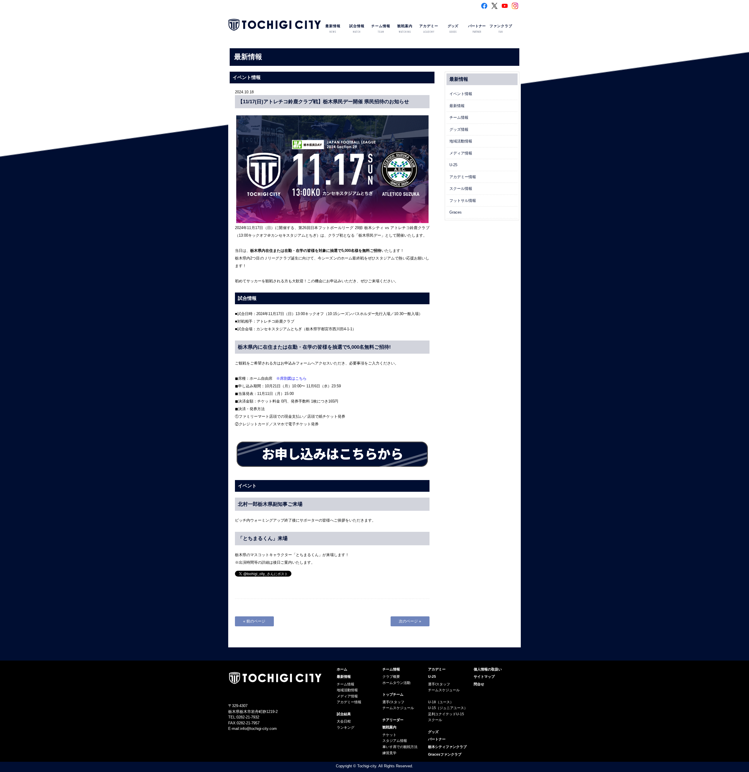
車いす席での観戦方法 (400, 747)
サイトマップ (484, 677)
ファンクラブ (500, 29)
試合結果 (344, 714)
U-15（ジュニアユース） (448, 708)
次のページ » (410, 621)
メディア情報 (460, 153)
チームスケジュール (398, 708)
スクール (435, 720)
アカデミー (428, 29)
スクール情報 (460, 188)
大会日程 (344, 721)
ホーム (342, 669)
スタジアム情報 (394, 741)
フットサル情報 (462, 200)
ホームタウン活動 (396, 683)
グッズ (453, 29)
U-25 (453, 165)
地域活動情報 (460, 141)
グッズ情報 (458, 129)
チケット (389, 735)
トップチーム (392, 694)
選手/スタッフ (393, 702)
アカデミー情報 (462, 177)
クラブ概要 (391, 677)
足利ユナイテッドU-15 (446, 714)
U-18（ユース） (440, 702)
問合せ (479, 684)
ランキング (345, 727)
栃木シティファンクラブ (447, 747)
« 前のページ (254, 621)
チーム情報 (380, 29)
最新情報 (333, 29)
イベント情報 (460, 94)
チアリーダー (392, 720)
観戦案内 (405, 29)
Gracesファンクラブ (444, 754)
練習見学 (389, 753)
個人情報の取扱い (488, 669)
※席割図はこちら (291, 378)
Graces (455, 212)
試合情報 (357, 29)
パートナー (477, 29)
